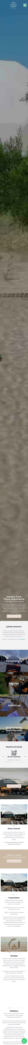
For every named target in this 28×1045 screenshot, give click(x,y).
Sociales (14, 683)
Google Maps (22, 639)
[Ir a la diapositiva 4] (14, 825)
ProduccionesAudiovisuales (14, 729)
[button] (2, 756)
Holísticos (14, 705)
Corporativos (14, 660)
